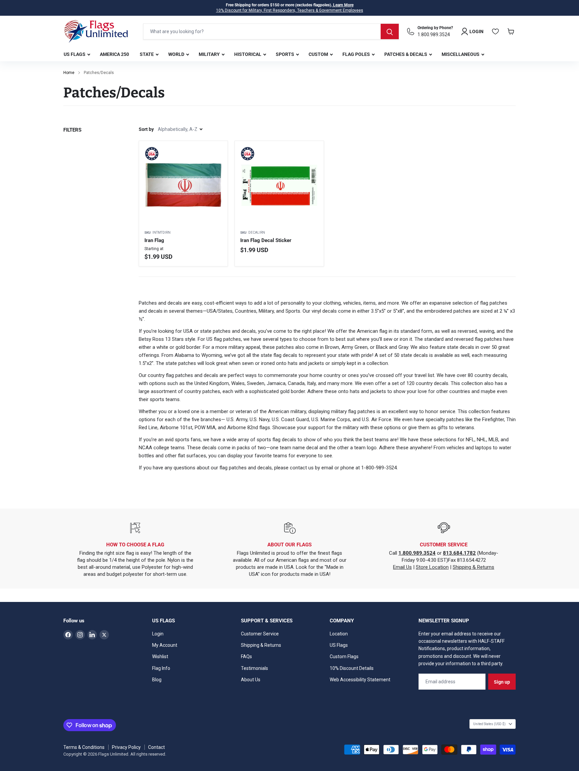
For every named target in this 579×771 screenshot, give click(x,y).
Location (339, 633)
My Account (164, 645)
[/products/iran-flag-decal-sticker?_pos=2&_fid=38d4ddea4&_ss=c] (279, 185)
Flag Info (161, 668)
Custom (319, 54)
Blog (157, 679)
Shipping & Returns (473, 567)
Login (158, 633)
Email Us (402, 567)
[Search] (390, 31)
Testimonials (254, 668)
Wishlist (160, 656)
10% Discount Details (352, 668)
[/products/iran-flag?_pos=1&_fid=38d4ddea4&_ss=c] (183, 185)
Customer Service (260, 633)
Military (210, 54)
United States (489, 724)
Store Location (432, 567)
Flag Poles (356, 54)
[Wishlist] (496, 31)
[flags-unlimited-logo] (96, 31)
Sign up (502, 682)
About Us (250, 679)
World (176, 54)
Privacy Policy (126, 747)
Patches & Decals (406, 54)
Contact (156, 747)
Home (68, 72)
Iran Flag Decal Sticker (266, 240)
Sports (285, 54)
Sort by (146, 129)
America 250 (114, 54)
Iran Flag (154, 240)
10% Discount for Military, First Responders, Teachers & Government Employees (289, 10)
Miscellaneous (461, 54)
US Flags (75, 54)
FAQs (246, 656)
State (147, 54)
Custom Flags (344, 656)
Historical (248, 54)
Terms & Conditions (84, 747)
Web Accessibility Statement (360, 679)
